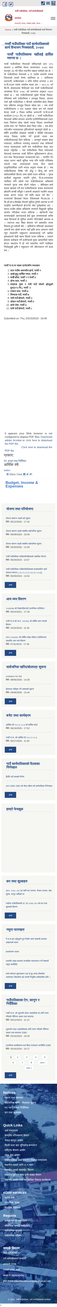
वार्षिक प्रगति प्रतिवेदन (16, 1220)
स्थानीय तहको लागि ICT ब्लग (19, 1164)
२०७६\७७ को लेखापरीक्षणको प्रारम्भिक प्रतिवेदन (25, 608)
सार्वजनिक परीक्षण (13, 1235)
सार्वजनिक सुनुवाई (13, 1230)
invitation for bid (14, 676)
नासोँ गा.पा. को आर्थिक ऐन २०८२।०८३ (21, 737)
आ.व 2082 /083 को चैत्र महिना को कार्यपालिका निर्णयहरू (29, 786)
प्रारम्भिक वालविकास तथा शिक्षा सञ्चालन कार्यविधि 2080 (28, 1045)
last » (29, 1068)
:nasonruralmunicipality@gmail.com (32, 1281)
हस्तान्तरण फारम (12, 951)
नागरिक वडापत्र (12, 1207)
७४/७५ (7, 470)
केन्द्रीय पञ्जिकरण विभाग (17, 1135)
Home (8, 29)
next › (43, 1062)
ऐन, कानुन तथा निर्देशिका (15, 461)
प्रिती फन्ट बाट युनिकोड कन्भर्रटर (21, 1145)
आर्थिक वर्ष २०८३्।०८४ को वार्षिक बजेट (22, 724)
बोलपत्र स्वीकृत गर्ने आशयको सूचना (20, 689)
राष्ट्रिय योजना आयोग (15, 1150)
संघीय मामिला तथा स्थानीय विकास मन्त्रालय (26, 1160)
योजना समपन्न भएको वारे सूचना (18, 518)
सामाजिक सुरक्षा (12, 1202)
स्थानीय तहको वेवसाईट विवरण (19, 1169)
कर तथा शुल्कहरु (13, 1112)
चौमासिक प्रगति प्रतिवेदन (17, 1225)
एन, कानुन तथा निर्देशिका (17, 1107)
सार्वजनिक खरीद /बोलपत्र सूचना (20, 1102)
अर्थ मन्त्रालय (11, 1130)
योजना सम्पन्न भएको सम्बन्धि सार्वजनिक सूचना (23, 531)
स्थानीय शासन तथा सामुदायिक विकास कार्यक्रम (28, 1179)
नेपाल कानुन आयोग (14, 1140)
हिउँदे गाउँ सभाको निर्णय (15, 776)
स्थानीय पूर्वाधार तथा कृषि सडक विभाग (23, 1174)
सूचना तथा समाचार (14, 1097)
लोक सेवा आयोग (12, 1155)
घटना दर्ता (9, 1197)
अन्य (10, 585)
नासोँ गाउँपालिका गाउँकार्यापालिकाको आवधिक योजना (26, 556)
